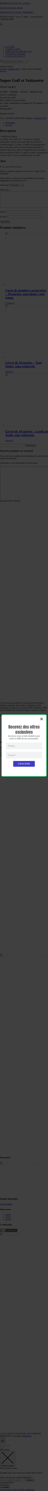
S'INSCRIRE (24, 764)
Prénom (11, 746)
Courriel (12, 755)
